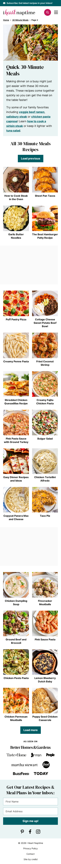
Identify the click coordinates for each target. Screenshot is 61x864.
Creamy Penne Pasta (16, 361)
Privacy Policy (30, 848)
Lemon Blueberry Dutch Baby (45, 679)
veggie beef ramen (31, 112)
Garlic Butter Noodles (16, 236)
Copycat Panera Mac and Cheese (16, 517)
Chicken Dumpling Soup (16, 602)
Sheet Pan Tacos (45, 195)
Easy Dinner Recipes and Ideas (16, 479)
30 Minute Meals (20, 20)
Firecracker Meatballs (45, 602)
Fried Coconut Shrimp (45, 363)
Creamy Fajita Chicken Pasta (45, 401)
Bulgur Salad (45, 438)
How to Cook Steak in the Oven (16, 197)
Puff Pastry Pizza (16, 319)
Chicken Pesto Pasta (16, 678)
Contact (30, 854)
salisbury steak (16, 116)
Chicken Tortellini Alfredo (45, 479)
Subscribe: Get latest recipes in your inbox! (29, 3)
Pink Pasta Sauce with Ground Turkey (16, 440)
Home (6, 20)
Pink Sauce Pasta (45, 639)
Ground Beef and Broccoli (16, 641)
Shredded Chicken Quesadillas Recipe (16, 401)
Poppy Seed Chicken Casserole (45, 718)
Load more (30, 730)
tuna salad (13, 130)
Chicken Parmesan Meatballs (16, 718)
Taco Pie (45, 515)
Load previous (30, 158)
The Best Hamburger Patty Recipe (45, 236)
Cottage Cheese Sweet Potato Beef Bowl (45, 323)
